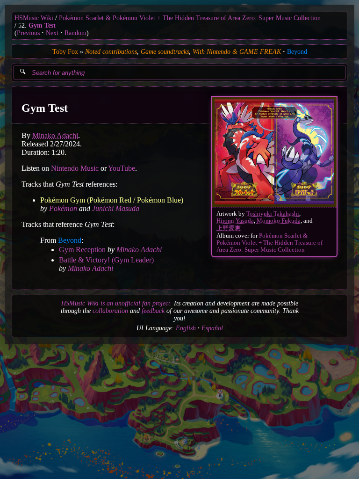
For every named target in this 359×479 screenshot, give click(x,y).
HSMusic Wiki (33, 18)
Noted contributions (111, 51)
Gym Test (42, 25)
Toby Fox (65, 51)
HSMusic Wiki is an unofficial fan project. (116, 303)
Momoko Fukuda (279, 221)
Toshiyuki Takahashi (272, 213)
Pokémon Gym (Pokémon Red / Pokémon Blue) (111, 200)
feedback (153, 310)
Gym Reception (82, 250)
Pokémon (63, 208)
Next (52, 32)
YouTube (121, 168)
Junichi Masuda (115, 208)
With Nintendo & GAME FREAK (237, 51)
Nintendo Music (75, 168)
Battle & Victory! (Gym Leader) (106, 260)
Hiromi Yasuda (235, 221)
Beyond (297, 51)
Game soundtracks (165, 51)
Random (75, 32)
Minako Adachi (55, 135)
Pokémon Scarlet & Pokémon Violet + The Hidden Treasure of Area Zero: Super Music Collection (190, 18)
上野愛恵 (228, 228)
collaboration (110, 310)
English (186, 328)
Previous (28, 32)
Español (212, 328)
